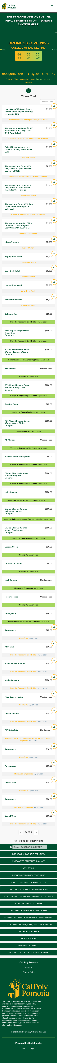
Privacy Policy (29, 972)
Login (31, 1048)
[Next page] (36, 832)
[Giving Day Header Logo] (9, 6)
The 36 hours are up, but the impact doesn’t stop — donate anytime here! (28, 20)
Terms (25, 1048)
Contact (28, 968)
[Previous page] (21, 832)
